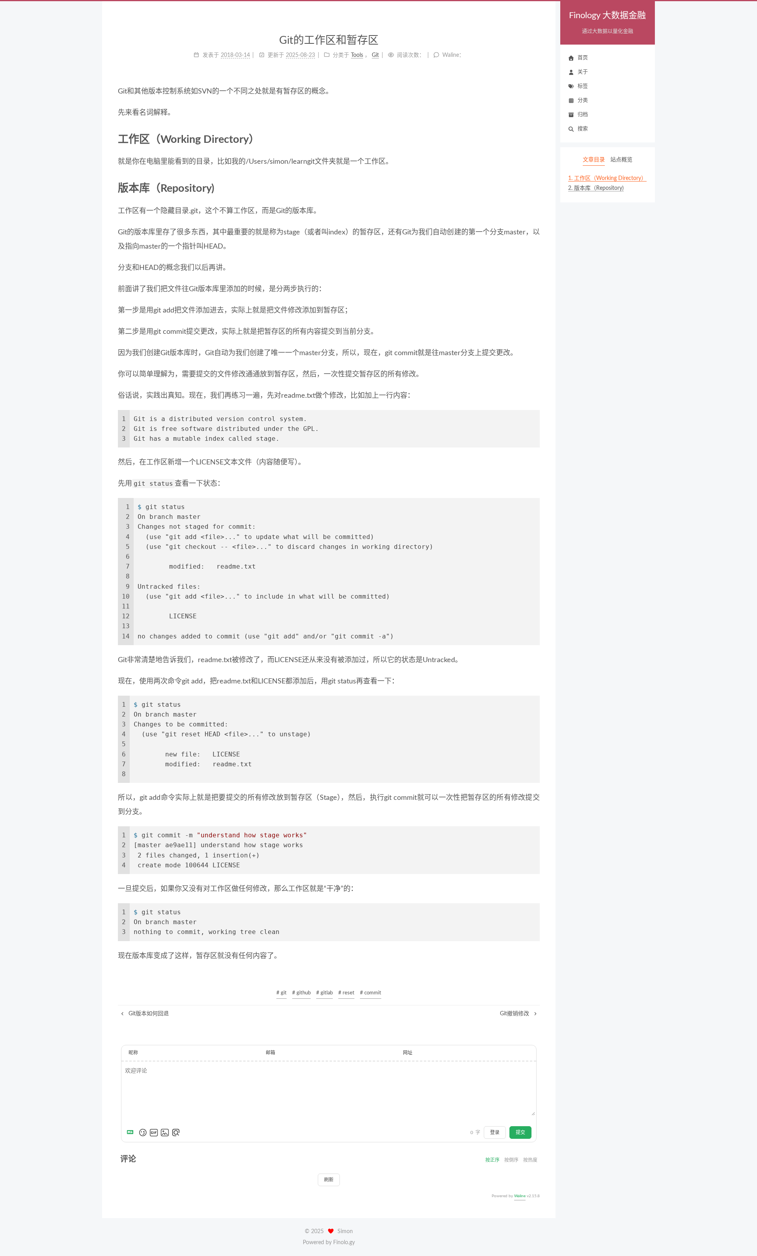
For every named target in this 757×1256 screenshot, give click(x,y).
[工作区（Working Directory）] (534, 139)
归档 (583, 114)
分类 (583, 100)
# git (281, 993)
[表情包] (153, 1132)
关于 (583, 72)
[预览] (176, 1132)
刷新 (329, 1179)
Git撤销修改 (515, 1013)
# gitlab (324, 993)
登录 (495, 1132)
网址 (407, 1052)
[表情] (142, 1132)
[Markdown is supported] (131, 1132)
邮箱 (270, 1052)
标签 (583, 86)
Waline (520, 1196)
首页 (583, 57)
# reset (346, 993)
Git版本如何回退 (148, 1013)
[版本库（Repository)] (534, 188)
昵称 (133, 1052)
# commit (370, 993)
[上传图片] (165, 1132)
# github (301, 993)
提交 (520, 1132)
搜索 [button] (583, 128)
